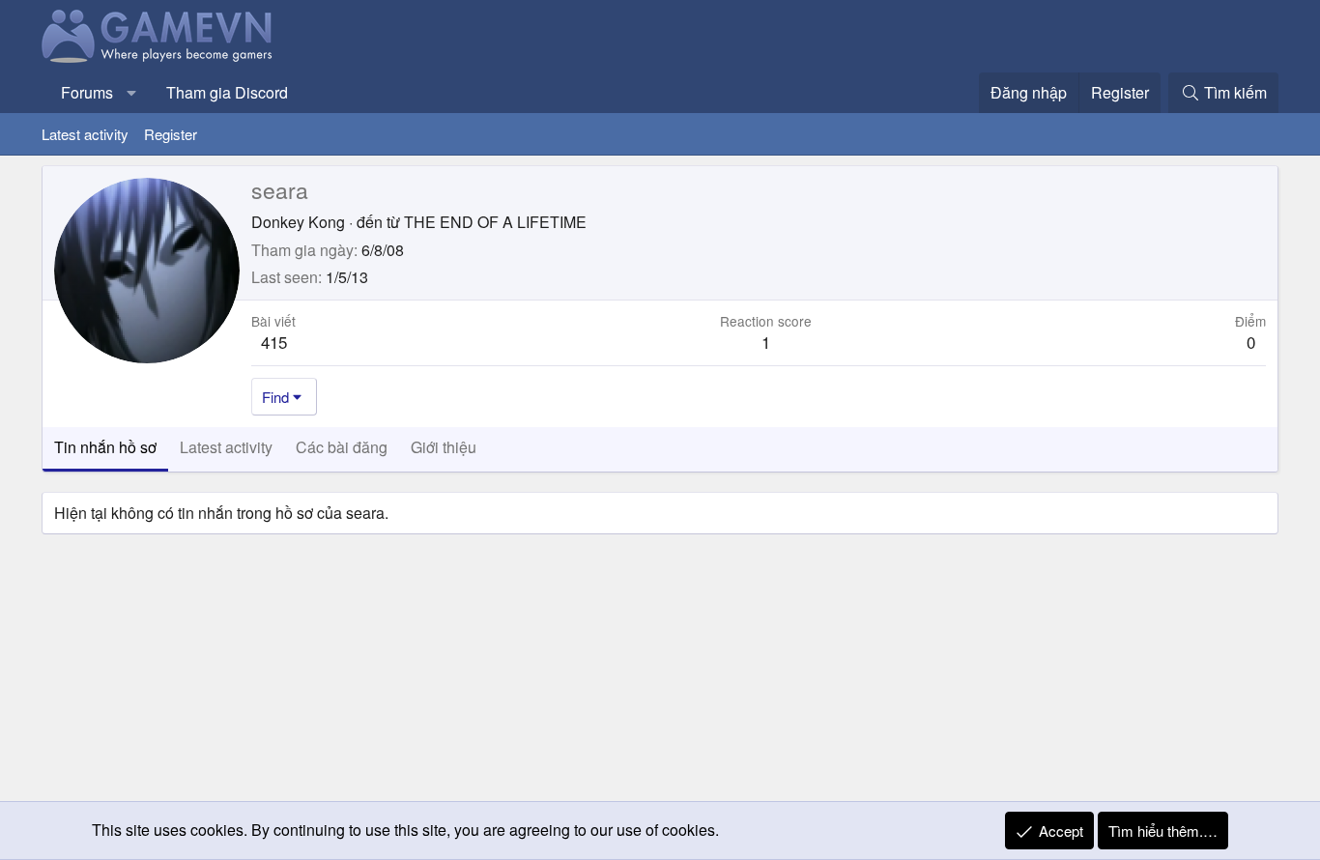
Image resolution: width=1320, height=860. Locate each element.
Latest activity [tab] (226, 447)
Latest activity (85, 134)
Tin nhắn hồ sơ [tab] (105, 447)
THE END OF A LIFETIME (495, 222)
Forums (87, 92)
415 (274, 342)
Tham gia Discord (227, 92)
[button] (132, 92)
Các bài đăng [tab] (341, 447)
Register (170, 134)
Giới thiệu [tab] (443, 447)
